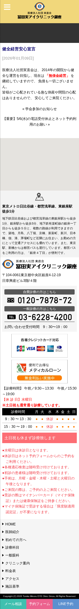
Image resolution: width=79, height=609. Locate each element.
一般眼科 (12, 555)
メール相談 (13, 604)
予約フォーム (39, 604)
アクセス (12, 579)
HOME (10, 524)
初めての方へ (15, 540)
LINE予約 (65, 604)
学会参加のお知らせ (41, 109)
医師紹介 (12, 532)
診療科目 (12, 547)
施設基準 (12, 586)
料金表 (10, 571)
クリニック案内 (17, 563)
